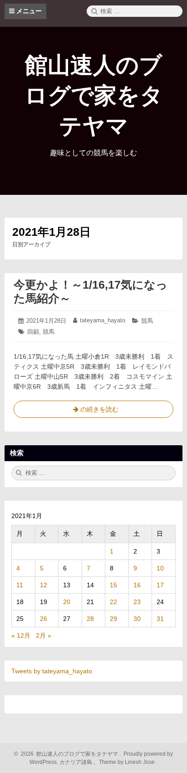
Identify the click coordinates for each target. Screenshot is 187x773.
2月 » (43, 635)
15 (113, 585)
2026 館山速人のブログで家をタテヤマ (68, 754)
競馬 (147, 320)
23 (137, 601)
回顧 (33, 331)
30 (137, 618)
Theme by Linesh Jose (127, 762)
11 (19, 585)
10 (160, 568)
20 (66, 601)
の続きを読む (93, 412)
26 (43, 618)
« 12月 (20, 635)
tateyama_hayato (102, 320)
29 (113, 618)
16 (137, 585)
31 (160, 618)
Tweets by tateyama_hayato (51, 671)
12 (43, 585)
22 (113, 601)
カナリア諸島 (76, 762)
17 (160, 585)
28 (90, 618)
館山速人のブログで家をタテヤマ (94, 95)
